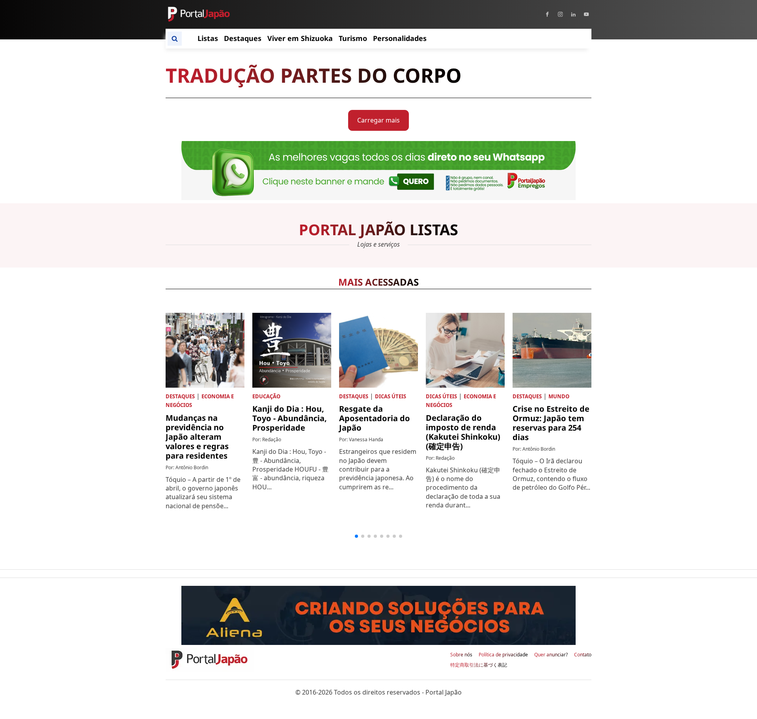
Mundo (558, 396)
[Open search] (175, 39)
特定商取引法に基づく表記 (478, 665)
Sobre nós (461, 655)
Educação (266, 396)
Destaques (180, 396)
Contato (582, 655)
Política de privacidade (503, 655)
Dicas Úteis (390, 396)
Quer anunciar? (551, 655)
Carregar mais (378, 120)
